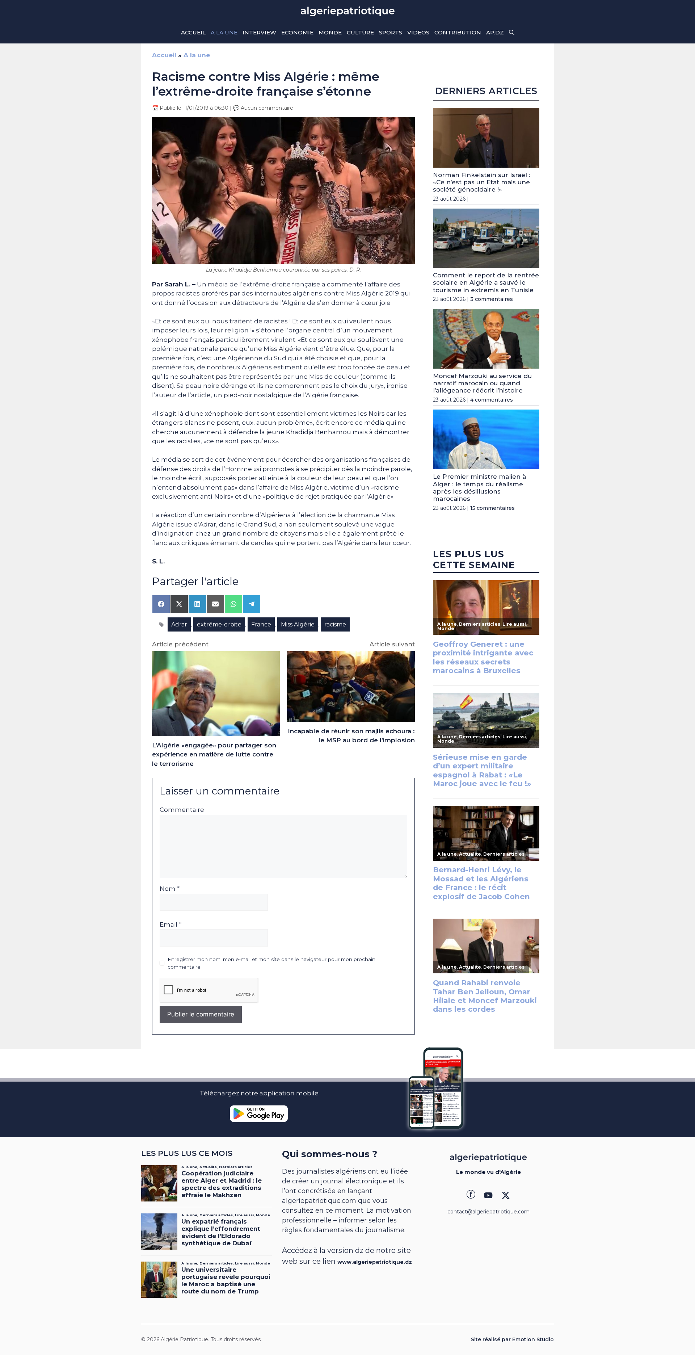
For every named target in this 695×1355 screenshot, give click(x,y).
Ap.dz (495, 32)
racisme (335, 624)
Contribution (457, 32)
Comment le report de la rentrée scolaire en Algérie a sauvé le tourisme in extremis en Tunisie (486, 283)
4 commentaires (491, 400)
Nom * (170, 888)
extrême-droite (219, 624)
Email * (170, 924)
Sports (390, 32)
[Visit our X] (505, 1195)
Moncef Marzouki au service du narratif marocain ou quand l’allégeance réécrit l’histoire (482, 383)
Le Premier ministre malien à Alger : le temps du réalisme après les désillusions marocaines (479, 487)
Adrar (179, 624)
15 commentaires (492, 508)
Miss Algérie (298, 624)
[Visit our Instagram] (488, 1195)
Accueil (193, 32)
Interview (259, 32)
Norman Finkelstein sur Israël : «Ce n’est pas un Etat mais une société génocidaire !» (481, 182)
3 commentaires (491, 299)
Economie (297, 32)
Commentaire (182, 809)
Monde (330, 32)
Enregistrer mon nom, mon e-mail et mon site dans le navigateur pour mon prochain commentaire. (271, 962)
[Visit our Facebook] (471, 1195)
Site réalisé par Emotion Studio (512, 1339)
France (261, 624)
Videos (418, 32)
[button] (511, 32)
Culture (360, 32)
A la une (224, 32)
